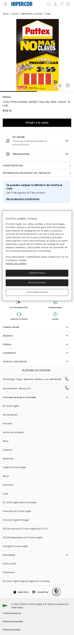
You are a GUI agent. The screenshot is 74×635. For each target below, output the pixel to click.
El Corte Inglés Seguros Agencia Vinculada (26, 581)
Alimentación (10, 414)
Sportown (8, 484)
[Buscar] (49, 4)
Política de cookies (16, 263)
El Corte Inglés (11, 405)
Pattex (7, 97)
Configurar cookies (37, 292)
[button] (37, 327)
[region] (37, 256)
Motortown (9, 572)
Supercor (8, 449)
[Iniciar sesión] (55, 4)
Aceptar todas (37, 273)
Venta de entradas (13, 432)
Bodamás (8, 458)
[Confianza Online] (56, 592)
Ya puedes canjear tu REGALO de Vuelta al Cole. (34, 187)
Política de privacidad (13, 621)
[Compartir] (59, 85)
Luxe (5, 493)
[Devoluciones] (66, 154)
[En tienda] (66, 141)
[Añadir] (68, 85)
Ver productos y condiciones (22, 199)
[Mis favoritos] (61, 4)
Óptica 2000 (9, 563)
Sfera (5, 441)
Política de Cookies (11, 629)
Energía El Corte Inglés (15, 546)
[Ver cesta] (68, 4)
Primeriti (7, 423)
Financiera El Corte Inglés (17, 511)
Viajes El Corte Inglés (14, 467)
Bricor (6, 476)
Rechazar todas (37, 282)
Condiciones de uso (12, 613)
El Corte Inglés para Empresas (19, 502)
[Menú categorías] (6, 4)
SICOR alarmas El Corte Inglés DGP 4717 (25, 528)
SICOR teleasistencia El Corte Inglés (23, 537)
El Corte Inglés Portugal (16, 519)
